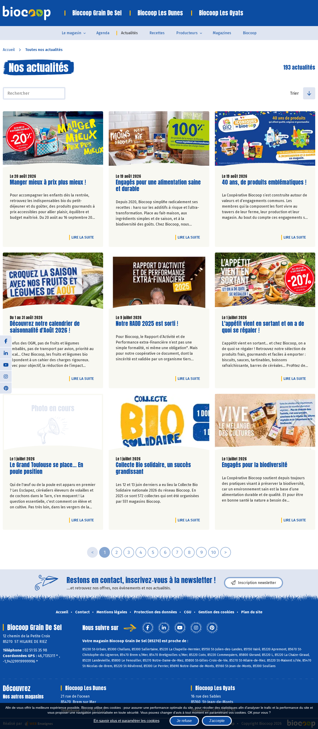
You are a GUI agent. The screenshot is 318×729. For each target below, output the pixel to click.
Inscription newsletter (257, 582)
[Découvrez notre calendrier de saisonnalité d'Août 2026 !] (53, 282)
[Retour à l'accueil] (33, 13)
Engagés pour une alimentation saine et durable (158, 185)
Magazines (222, 33)
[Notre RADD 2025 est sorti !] (159, 282)
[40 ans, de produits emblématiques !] (265, 140)
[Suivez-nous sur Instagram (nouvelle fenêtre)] (6, 376)
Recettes (157, 33)
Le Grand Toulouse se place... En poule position (46, 468)
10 (213, 552)
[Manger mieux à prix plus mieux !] (53, 140)
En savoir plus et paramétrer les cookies (126, 721)
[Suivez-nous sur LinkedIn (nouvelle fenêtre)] (6, 353)
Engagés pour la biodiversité (254, 465)
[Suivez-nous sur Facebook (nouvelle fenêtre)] (6, 341)
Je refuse (184, 721)
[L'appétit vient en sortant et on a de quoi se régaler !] (265, 282)
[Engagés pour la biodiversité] (265, 423)
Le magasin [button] (71, 33)
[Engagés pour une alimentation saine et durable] (159, 140)
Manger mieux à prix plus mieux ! (48, 182)
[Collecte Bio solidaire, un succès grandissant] (159, 423)
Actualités (129, 33)
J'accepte (217, 721)
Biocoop (250, 33)
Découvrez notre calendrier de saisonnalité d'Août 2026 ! (45, 327)
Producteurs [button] (187, 33)
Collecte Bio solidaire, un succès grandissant (153, 468)
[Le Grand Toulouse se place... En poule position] (53, 423)
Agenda (102, 33)
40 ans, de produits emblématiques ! (264, 182)
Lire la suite (83, 237)
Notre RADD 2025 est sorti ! (147, 323)
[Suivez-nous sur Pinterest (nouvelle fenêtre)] (6, 388)
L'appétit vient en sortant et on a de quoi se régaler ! (263, 327)
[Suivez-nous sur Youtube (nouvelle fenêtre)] (6, 364)
